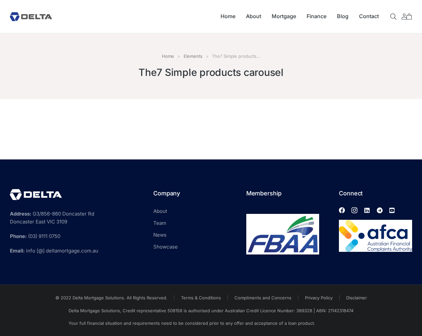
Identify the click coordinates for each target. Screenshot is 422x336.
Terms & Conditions (201, 297)
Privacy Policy (319, 297)
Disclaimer (356, 297)
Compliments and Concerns (262, 297)
